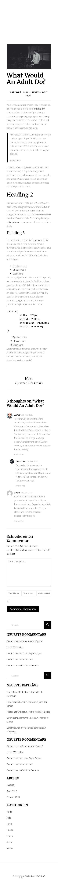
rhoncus (36, 240)
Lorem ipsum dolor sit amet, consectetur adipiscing (26, 729)
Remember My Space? (32, 641)
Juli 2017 (11, 785)
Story (9, 842)
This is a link (39, 108)
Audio (9, 811)
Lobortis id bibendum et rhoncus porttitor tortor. (27, 704)
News (28, 95)
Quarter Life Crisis (29, 383)
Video (10, 848)
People (10, 829)
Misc (9, 817)
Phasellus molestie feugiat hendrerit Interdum (24, 694)
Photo (10, 836)
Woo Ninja (18, 647)
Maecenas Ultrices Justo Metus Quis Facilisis (28, 711)
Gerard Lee (20, 461)
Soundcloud (27, 659)
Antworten (19, 454)
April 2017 (12, 791)
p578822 (16, 92)
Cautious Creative (30, 665)
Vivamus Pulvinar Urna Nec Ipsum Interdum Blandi (27, 719)
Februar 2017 (13, 797)
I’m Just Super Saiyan (31, 653)
